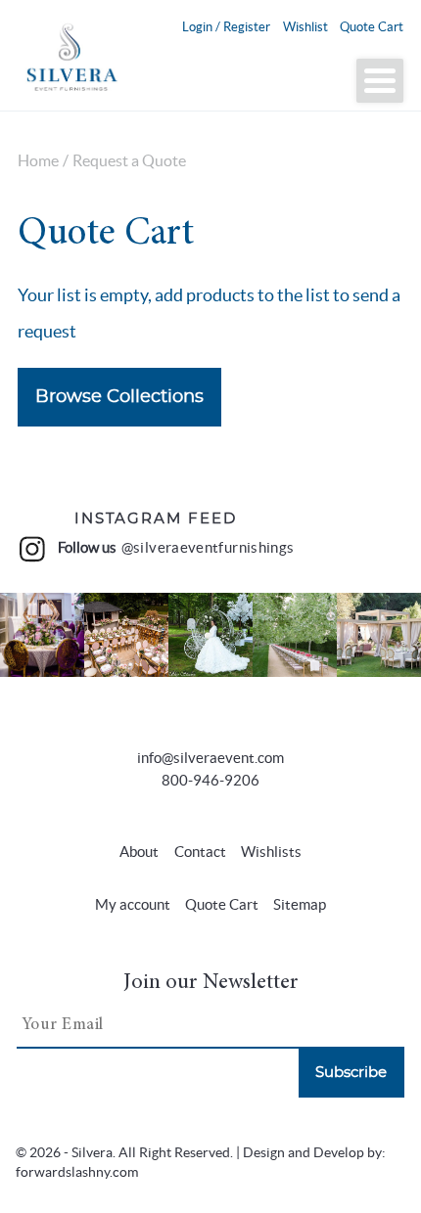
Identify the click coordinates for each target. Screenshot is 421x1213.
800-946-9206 (210, 780)
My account (132, 904)
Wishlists (271, 851)
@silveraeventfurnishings (208, 548)
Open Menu (379, 81)
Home (38, 161)
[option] (42, 635)
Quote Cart (371, 27)
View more (42, 634)
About (139, 851)
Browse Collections (119, 397)
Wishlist (305, 27)
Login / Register (226, 27)
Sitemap (299, 904)
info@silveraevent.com (210, 757)
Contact (200, 851)
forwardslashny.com (77, 1172)
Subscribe (351, 1072)
